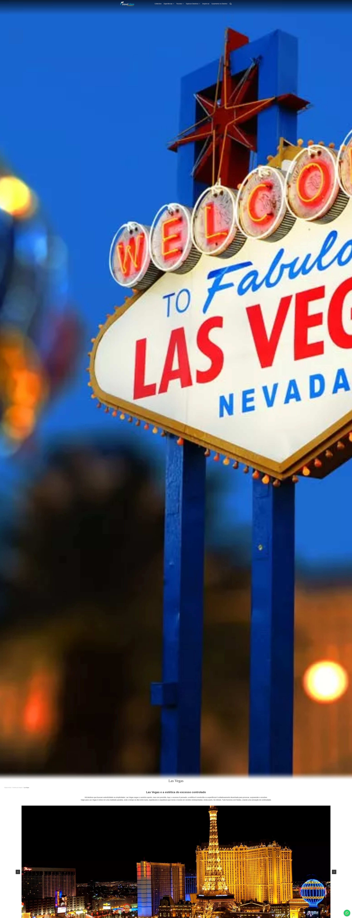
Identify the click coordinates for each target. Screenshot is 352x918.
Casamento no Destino (219, 4)
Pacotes (179, 4)
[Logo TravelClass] (127, 3)
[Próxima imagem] (334, 872)
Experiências (168, 4)
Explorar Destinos (192, 4)
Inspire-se (205, 4)
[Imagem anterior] (18, 872)
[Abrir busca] (231, 4)
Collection (158, 4)
